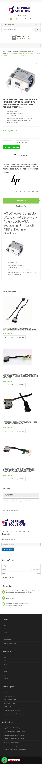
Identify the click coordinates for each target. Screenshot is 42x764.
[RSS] (28, 531)
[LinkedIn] (15, 531)
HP (21, 166)
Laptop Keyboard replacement (12, 742)
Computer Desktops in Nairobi (12, 710)
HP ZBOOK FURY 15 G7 (30, 169)
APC (5, 660)
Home (3, 51)
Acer (5, 657)
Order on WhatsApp (13, 147)
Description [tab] (21, 200)
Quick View (20, 337)
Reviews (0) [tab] (21, 206)
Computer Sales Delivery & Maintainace (15, 749)
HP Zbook (26, 166)
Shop (9, 51)
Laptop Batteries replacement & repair (14, 731)
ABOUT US (7, 636)
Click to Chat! (14, 760)
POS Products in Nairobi (10, 707)
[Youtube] (24, 531)
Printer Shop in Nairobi (10, 703)
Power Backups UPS (9, 696)
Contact (6, 632)
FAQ (5, 625)
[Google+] (11, 531)
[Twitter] (7, 531)
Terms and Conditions (10, 643)
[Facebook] (3, 531)
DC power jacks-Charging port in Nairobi (23, 164)
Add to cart (23, 142)
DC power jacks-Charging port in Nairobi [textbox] (20, 501)
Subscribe (8, 549)
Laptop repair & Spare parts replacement (15, 746)
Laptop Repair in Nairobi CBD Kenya (14, 714)
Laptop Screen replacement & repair (14, 735)
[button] (36, 64)
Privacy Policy (7, 639)
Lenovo (6, 678)
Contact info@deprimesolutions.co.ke (17, 603)
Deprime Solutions (13, 166)
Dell (5, 668)
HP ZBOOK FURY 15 (14, 169)
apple (5, 664)
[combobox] (21, 30)
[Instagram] (19, 531)
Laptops (6, 692)
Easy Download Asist (10, 699)
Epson (5, 671)
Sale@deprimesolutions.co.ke (14, 605)
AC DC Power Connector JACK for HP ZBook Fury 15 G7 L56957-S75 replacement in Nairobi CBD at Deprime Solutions (20, 223)
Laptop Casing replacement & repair (14, 738)
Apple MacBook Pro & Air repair (13, 728)
